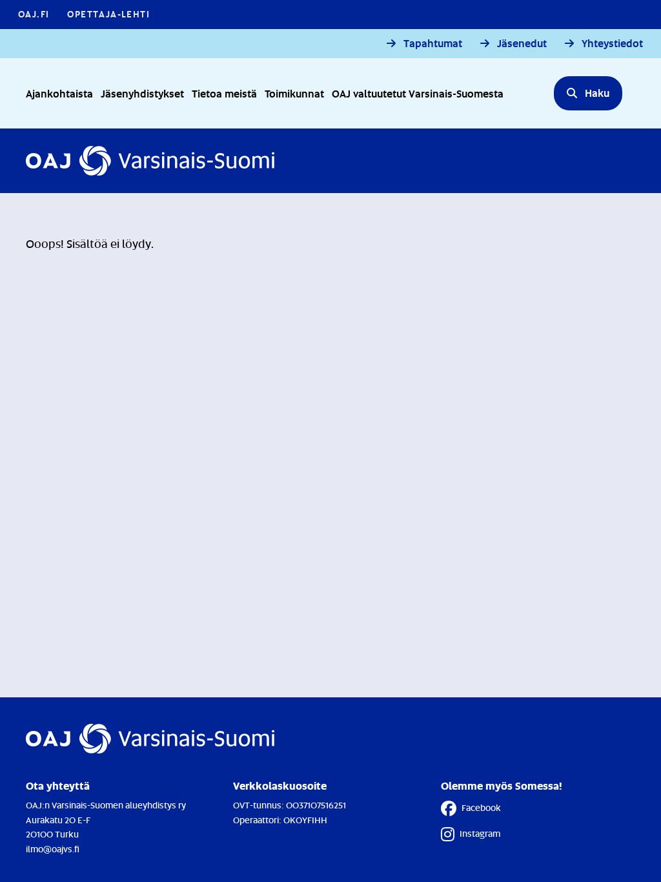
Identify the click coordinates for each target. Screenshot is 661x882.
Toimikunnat (294, 93)
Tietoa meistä (224, 93)
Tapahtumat (432, 43)
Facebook (481, 807)
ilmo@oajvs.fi (52, 849)
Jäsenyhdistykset (142, 93)
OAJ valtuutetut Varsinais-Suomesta (417, 93)
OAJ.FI (33, 14)
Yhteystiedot (612, 43)
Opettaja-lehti (108, 14)
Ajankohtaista (59, 93)
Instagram (480, 833)
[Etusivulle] (150, 160)
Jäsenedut (522, 43)
